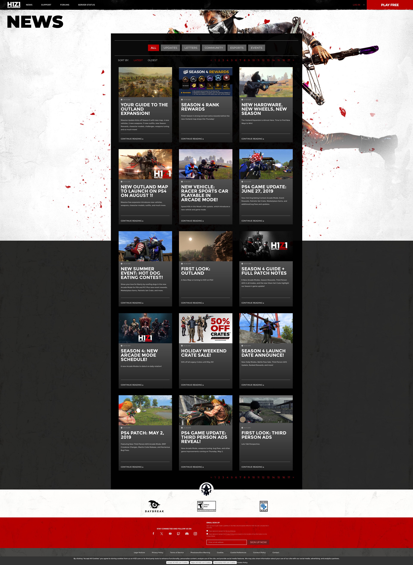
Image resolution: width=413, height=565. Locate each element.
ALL (153, 47)
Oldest (153, 60)
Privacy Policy (230, 534)
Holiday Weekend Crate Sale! (204, 353)
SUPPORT (46, 5)
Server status (86, 5)
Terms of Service (230, 531)
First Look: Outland (195, 271)
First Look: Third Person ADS (263, 435)
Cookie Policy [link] (242, 562)
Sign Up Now (258, 542)
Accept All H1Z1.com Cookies (177, 562)
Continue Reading (131, 139)
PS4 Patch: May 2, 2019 (142, 435)
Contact (276, 552)
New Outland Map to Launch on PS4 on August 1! (144, 191)
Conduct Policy (259, 552)
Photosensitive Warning (200, 552)
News (29, 5)
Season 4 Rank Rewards (200, 107)
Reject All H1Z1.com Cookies (201, 562)
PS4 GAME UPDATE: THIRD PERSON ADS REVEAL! (204, 437)
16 (284, 60)
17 (289, 60)
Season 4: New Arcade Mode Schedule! (139, 355)
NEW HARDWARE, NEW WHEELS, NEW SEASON (264, 109)
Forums (64, 5)
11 (258, 60)
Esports (237, 47)
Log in (356, 5)
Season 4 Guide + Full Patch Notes (264, 271)
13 (268, 60)
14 (273, 60)
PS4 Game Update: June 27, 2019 (263, 189)
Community (214, 47)
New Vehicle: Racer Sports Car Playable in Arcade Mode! (204, 193)
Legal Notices (139, 552)
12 (263, 60)
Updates (170, 47)
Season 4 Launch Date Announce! (263, 353)
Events (256, 47)
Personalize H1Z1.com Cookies (225, 562)
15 (278, 60)
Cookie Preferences (238, 552)
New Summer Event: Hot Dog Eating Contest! (142, 273)
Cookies (220, 552)
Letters (191, 47)
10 (253, 60)
